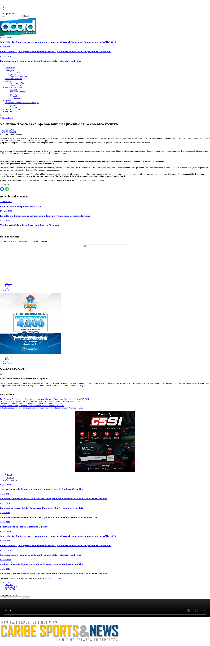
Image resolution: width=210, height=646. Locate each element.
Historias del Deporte (22, 103)
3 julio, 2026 (5, 513)
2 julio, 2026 (5, 522)
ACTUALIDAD (6, 118)
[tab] (9, 475)
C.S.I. (59, 578)
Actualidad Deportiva (18, 92)
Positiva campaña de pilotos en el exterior (20, 206)
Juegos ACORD (16, 85)
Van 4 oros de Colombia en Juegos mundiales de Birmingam (30, 225)
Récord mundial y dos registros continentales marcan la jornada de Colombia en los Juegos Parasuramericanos (55, 51)
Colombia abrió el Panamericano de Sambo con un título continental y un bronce (40, 61)
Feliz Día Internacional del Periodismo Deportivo (24, 526)
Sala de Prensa (13, 87)
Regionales (14, 96)
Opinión (8, 100)
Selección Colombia (12, 111)
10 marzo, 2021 (6, 211)
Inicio (10, 68)
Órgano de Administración (20, 76)
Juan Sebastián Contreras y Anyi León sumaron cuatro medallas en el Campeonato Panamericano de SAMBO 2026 (58, 42)
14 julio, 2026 (5, 37)
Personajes (14, 107)
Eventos (8, 81)
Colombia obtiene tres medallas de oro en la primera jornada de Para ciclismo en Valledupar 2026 (48, 517)
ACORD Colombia (9, 132)
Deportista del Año (17, 83)
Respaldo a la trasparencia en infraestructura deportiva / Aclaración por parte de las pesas (45, 216)
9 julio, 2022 (5, 220)
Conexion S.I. (48, 578)
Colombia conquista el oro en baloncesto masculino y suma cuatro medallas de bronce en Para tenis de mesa (41, 408)
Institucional (9, 70)
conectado (21, 241)
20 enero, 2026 (6, 202)
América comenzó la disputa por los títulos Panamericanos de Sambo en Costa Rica (32, 406)
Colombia (13, 94)
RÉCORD (12, 109)
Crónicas (13, 105)
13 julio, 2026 (5, 47)
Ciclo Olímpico (16, 98)
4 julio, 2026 (5, 503)
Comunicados (15, 72)
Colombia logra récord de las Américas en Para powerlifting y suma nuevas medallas (42, 508)
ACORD (13, 90)
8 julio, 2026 (5, 494)
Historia (13, 74)
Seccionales (13, 79)
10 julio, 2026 (5, 56)
